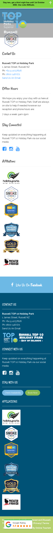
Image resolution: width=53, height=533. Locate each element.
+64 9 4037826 (14, 70)
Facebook (36, 285)
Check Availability (13, 393)
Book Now (32, 393)
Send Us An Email (11, 78)
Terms (46, 523)
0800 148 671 (13, 74)
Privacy (37, 523)
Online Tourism (43, 528)
